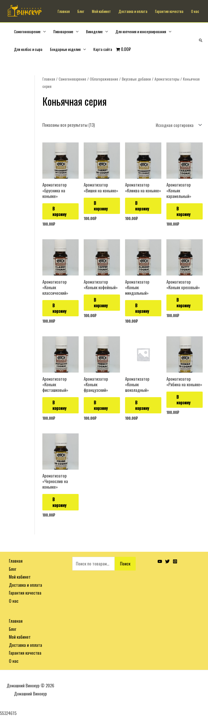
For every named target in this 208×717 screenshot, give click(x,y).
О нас (195, 11)
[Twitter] (167, 561)
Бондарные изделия (65, 49)
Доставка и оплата (132, 11)
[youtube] (160, 561)
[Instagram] (175, 561)
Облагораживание (104, 79)
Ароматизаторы (166, 79)
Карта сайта (102, 49)
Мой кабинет (101, 11)
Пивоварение (63, 31)
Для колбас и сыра (28, 49)
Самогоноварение (27, 31)
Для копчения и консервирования (140, 31)
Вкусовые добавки (136, 79)
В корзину (59, 211)
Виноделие (94, 31)
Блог (80, 11)
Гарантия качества (169, 11)
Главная (64, 11)
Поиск (125, 563)
